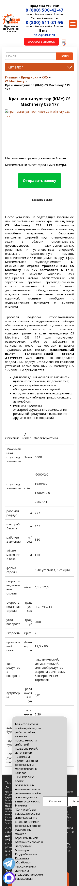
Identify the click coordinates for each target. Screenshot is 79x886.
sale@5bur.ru (44, 35)
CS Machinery (15, 81)
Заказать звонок (41, 42)
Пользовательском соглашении (29, 876)
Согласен (55, 801)
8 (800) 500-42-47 (44, 10)
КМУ (45, 77)
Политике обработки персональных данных (25, 864)
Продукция (29, 77)
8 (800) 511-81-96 (44, 22)
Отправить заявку (39, 180)
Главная (11, 77)
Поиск (64, 56)
